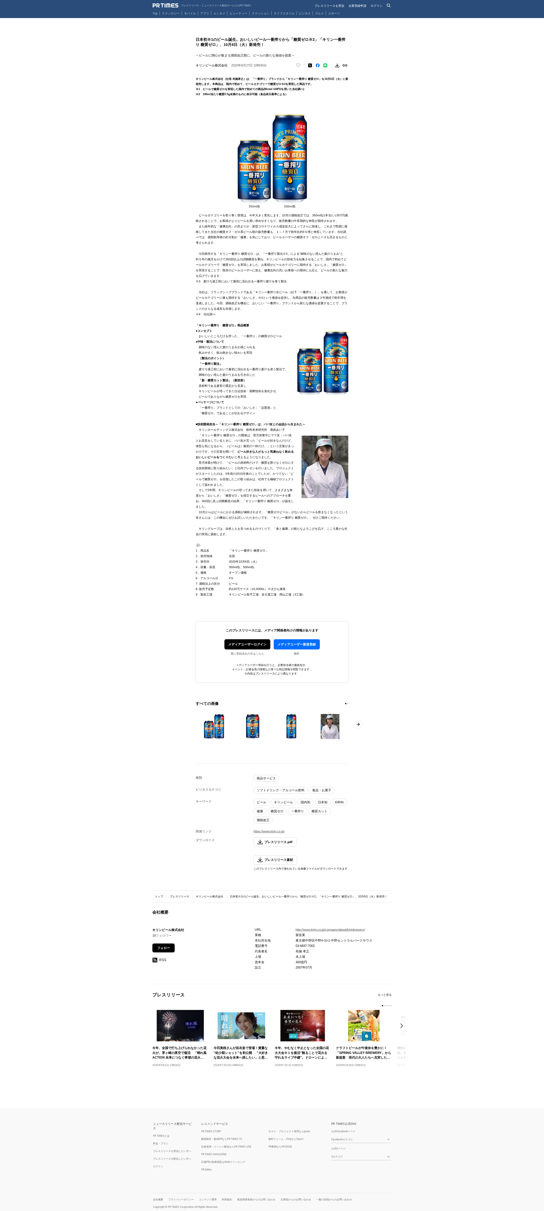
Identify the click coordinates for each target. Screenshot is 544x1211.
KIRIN (339, 802)
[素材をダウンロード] (337, 65)
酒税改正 (263, 820)
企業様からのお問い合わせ (295, 1199)
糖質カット (319, 811)
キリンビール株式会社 (209, 896)
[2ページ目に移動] (347, 703)
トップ (159, 896)
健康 (260, 811)
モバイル (190, 13)
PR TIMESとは (161, 1136)
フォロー (163, 948)
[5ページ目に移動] (391, 1005)
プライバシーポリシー (181, 1199)
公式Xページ (338, 1148)
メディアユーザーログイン (247, 644)
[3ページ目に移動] (386, 1005)
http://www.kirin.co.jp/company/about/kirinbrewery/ (330, 929)
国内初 (305, 802)
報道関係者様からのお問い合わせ (256, 1199)
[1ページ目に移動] (345, 703)
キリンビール (283, 802)
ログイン (376, 6)
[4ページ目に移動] (389, 1005)
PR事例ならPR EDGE (280, 1146)
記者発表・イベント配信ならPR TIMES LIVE (226, 1146)
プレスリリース (179, 896)
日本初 (322, 802)
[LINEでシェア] (325, 65)
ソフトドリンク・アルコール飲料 (281, 790)
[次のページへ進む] (358, 724)
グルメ (319, 13)
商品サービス (266, 778)
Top (155, 13)
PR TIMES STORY (211, 1131)
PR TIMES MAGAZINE (214, 1154)
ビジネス (305, 13)
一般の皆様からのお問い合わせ (334, 1199)
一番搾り (297, 811)
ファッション (260, 13)
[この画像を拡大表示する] (214, 726)
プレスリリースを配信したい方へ (172, 1158)
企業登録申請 (357, 6)
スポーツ (334, 13)
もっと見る (385, 994)
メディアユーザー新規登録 (297, 644)
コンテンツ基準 (208, 1199)
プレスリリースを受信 (329, 6)
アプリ (204, 13)
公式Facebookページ (343, 1131)
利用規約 (227, 1199)
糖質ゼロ (277, 811)
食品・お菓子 (321, 790)
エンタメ (219, 13)
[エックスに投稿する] (310, 65)
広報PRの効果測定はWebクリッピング (223, 1162)
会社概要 (158, 1199)
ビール (261, 802)
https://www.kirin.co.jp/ (269, 831)
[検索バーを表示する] (389, 5)
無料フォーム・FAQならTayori (285, 1139)
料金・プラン (160, 1143)
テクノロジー (171, 13)
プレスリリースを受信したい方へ (172, 1151)
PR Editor (206, 1169)
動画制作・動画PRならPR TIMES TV (221, 1139)
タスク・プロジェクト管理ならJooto (289, 1131)
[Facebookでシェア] (317, 65)
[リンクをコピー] (344, 65)
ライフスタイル (284, 13)
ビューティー (238, 13)
